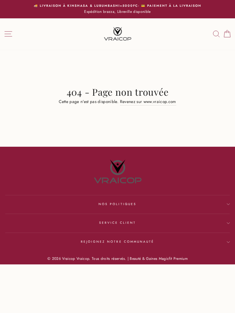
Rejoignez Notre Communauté (118, 241)
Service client (117, 222)
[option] (117, 9)
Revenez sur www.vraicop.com (148, 101)
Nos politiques (117, 204)
